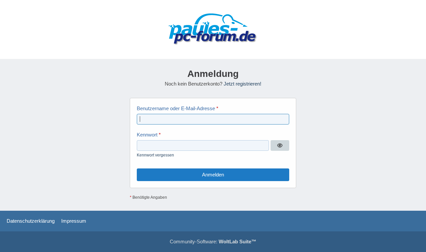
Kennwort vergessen (155, 155)
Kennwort (147, 134)
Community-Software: (213, 241)
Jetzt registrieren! (242, 84)
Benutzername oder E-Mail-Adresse (176, 108)
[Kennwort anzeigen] (280, 145)
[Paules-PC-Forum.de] (213, 29)
